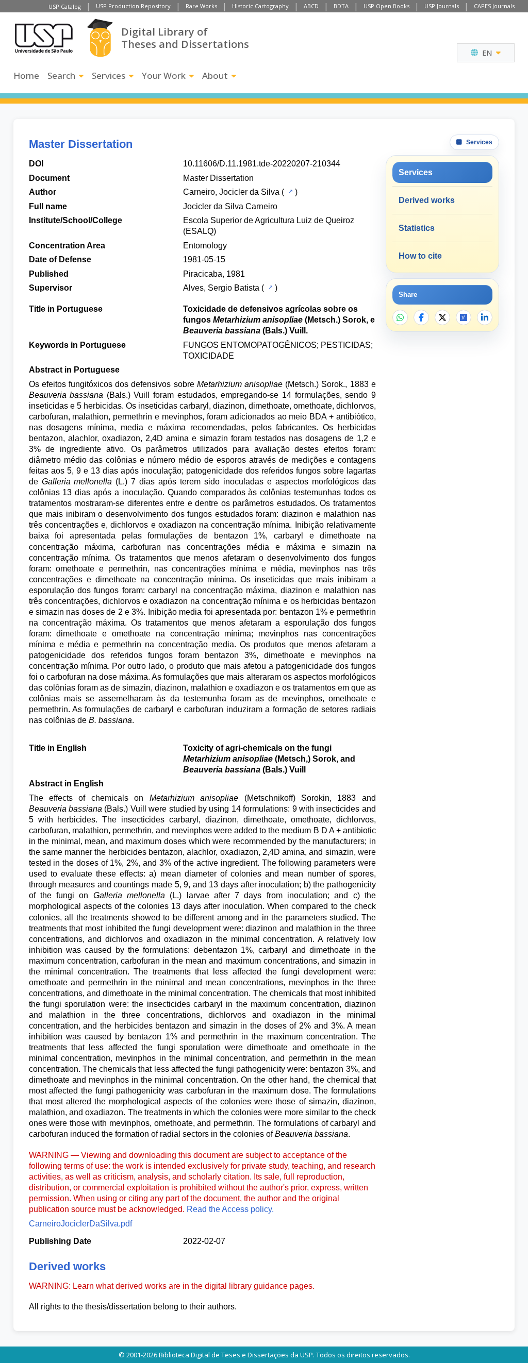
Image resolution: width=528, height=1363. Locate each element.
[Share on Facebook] (421, 317)
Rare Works (201, 6)
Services (108, 75)
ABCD (311, 6)
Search (61, 75)
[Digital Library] (100, 38)
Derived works (427, 200)
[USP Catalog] (289, 191)
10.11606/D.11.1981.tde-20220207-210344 (261, 163)
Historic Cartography (260, 6)
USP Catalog (64, 6)
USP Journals (441, 6)
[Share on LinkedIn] (484, 317)
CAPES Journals (494, 6)
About (215, 75)
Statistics (417, 228)
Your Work (164, 75)
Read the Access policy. (230, 1209)
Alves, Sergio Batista (221, 287)
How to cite (420, 255)
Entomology (205, 245)
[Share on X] (442, 317)
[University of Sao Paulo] (43, 38)
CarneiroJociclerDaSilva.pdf (80, 1223)
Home (26, 75)
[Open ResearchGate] (463, 317)
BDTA (341, 6)
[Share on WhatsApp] (400, 317)
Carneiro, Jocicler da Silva (231, 192)
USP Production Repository (133, 6)
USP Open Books (386, 6)
